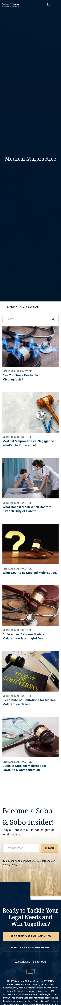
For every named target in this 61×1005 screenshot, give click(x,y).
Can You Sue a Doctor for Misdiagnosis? (20, 377)
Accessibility (22, 962)
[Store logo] (22, 5)
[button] (53, 319)
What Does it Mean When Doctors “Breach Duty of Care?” (26, 509)
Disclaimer (39, 962)
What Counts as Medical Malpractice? (30, 573)
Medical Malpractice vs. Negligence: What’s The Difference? (28, 443)
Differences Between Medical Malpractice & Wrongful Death (24, 636)
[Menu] (56, 4)
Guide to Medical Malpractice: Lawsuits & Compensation (24, 768)
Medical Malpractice (17, 371)
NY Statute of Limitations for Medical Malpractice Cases (29, 702)
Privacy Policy (9, 864)
